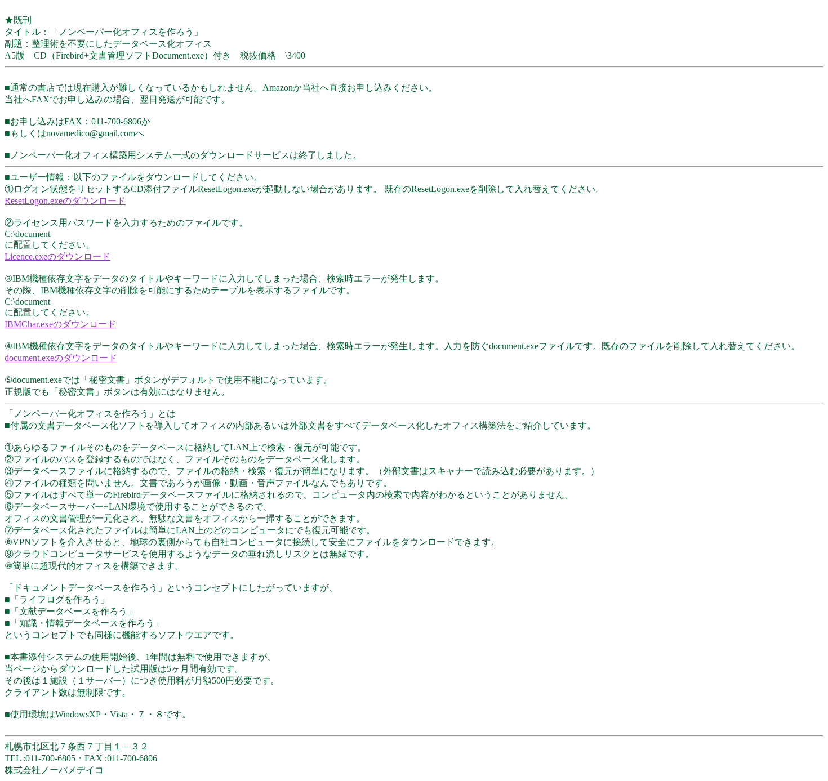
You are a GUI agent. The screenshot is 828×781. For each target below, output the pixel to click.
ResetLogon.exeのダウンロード (65, 201)
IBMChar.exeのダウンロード (60, 324)
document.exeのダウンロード (61, 358)
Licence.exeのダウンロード (57, 256)
